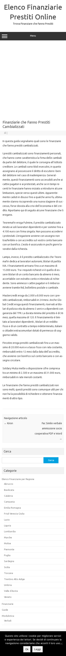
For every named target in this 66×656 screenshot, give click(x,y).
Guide (5, 609)
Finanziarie (7, 604)
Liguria (7, 525)
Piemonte (9, 549)
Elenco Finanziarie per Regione (18, 479)
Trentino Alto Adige (14, 579)
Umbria (8, 585)
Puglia (7, 555)
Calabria (8, 495)
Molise (7, 543)
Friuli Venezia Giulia (14, 513)
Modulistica (8, 616)
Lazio (7, 519)
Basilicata (9, 490)
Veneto (8, 597)
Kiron (8, 423)
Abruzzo (8, 484)
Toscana (8, 573)
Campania (9, 501)
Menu (33, 35)
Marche (8, 537)
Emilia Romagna (12, 507)
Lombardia (10, 531)
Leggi (37, 649)
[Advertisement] (33, 79)
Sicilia (7, 567)
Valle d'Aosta (11, 591)
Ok (26, 649)
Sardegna (9, 561)
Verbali (7, 620)
